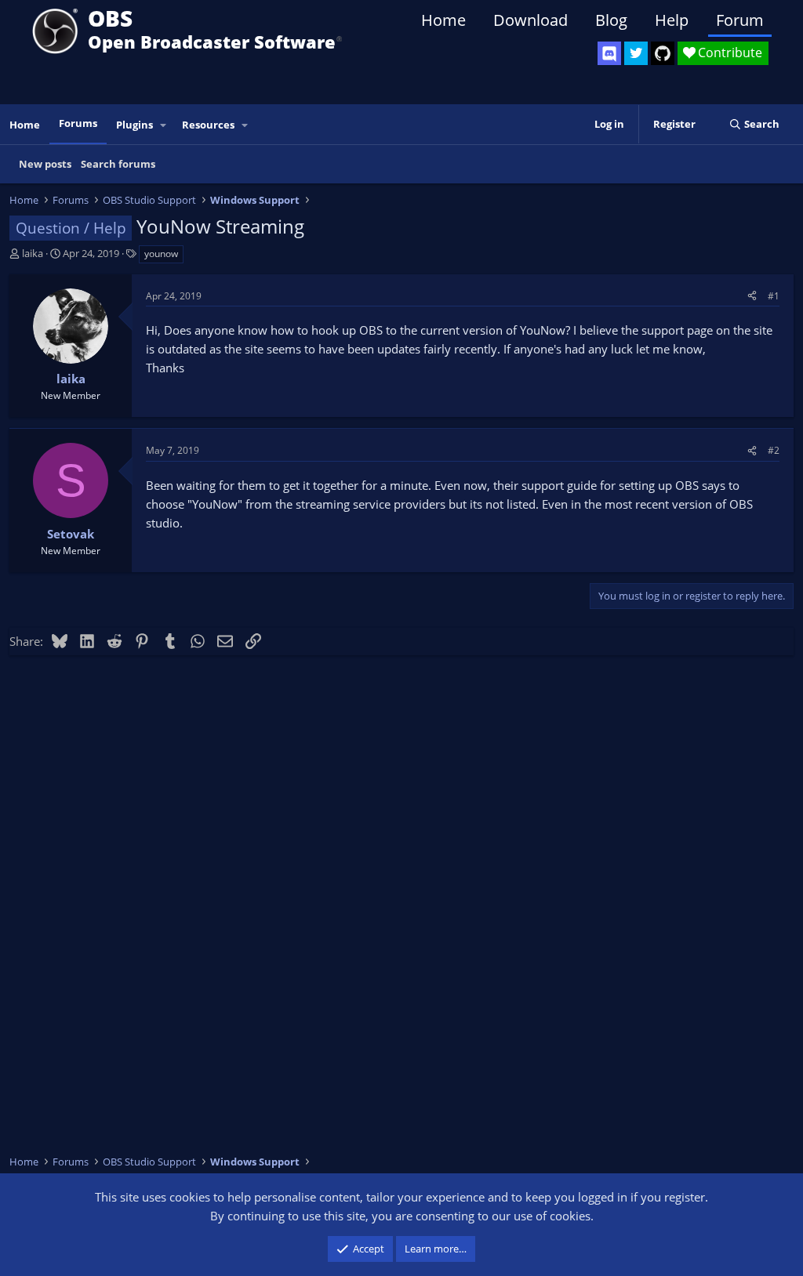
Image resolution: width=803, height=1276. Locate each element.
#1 (773, 296)
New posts (45, 164)
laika (32, 253)
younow (161, 253)
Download (530, 20)
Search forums (118, 164)
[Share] (752, 296)
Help (672, 20)
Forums (78, 123)
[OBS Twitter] (636, 53)
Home (443, 20)
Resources (208, 125)
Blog (611, 20)
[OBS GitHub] (662, 53)
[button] (163, 125)
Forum (740, 20)
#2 (773, 450)
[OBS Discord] (609, 53)
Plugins (134, 125)
